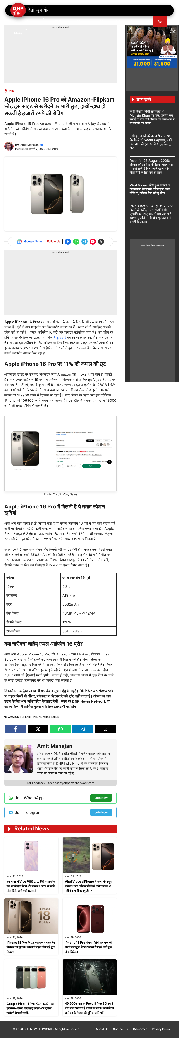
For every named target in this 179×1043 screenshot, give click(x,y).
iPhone (37, 716)
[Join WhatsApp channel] (76, 242)
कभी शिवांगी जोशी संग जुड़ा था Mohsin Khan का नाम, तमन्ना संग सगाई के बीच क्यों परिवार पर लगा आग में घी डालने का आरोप (152, 117)
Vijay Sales (51, 716)
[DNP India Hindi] (31, 10)
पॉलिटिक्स (59, 22)
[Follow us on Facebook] (68, 242)
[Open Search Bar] (163, 33)
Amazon (13, 716)
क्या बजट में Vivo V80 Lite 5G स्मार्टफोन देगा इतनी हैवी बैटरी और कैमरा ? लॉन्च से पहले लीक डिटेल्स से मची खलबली (31, 886)
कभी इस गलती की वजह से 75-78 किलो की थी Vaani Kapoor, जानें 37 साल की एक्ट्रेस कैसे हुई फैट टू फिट (151, 142)
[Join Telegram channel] (84, 242)
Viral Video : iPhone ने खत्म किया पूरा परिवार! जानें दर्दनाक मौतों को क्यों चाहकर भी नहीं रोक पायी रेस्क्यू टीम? (88, 886)
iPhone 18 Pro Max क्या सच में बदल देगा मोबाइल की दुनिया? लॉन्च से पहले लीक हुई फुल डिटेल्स (31, 947)
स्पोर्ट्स (133, 22)
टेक (160, 22)
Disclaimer (140, 1029)
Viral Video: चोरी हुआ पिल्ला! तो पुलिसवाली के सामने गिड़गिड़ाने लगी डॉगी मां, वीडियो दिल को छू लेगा (150, 189)
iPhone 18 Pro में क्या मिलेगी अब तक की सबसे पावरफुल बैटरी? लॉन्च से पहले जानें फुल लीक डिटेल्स (88, 947)
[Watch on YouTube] (93, 242)
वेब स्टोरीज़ (99, 22)
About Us (102, 1029)
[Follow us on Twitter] (101, 242)
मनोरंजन (79, 22)
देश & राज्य (33, 22)
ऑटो (117, 22)
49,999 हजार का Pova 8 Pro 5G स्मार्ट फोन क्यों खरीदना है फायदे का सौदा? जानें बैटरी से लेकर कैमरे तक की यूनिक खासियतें (89, 1008)
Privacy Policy (161, 1029)
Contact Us (121, 1029)
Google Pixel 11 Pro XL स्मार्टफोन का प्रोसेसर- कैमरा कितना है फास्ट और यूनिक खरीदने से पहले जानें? (30, 1008)
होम (16, 22)
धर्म (147, 22)
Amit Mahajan (29, 144)
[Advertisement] (83, 39)
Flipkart (60, 337)
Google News (33, 241)
